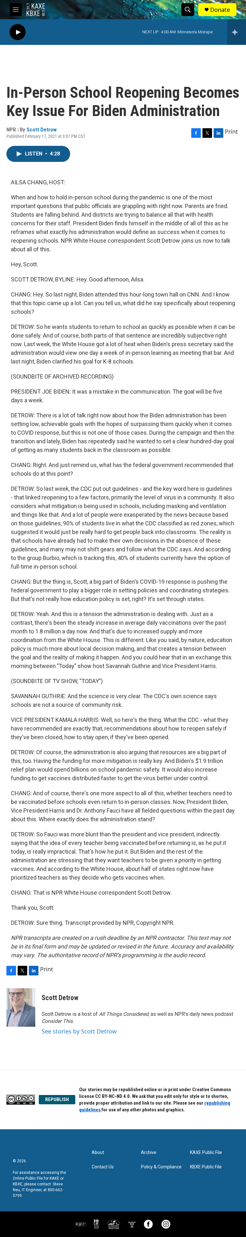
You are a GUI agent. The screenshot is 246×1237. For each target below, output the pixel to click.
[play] (17, 32)
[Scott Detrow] (20, 1007)
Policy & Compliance (161, 1167)
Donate (220, 9)
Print (231, 131)
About (98, 1152)
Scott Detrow (42, 129)
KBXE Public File (206, 1167)
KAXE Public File (206, 1152)
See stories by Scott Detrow (79, 1031)
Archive (148, 1152)
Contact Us (103, 1167)
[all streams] (236, 32)
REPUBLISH (57, 1099)
